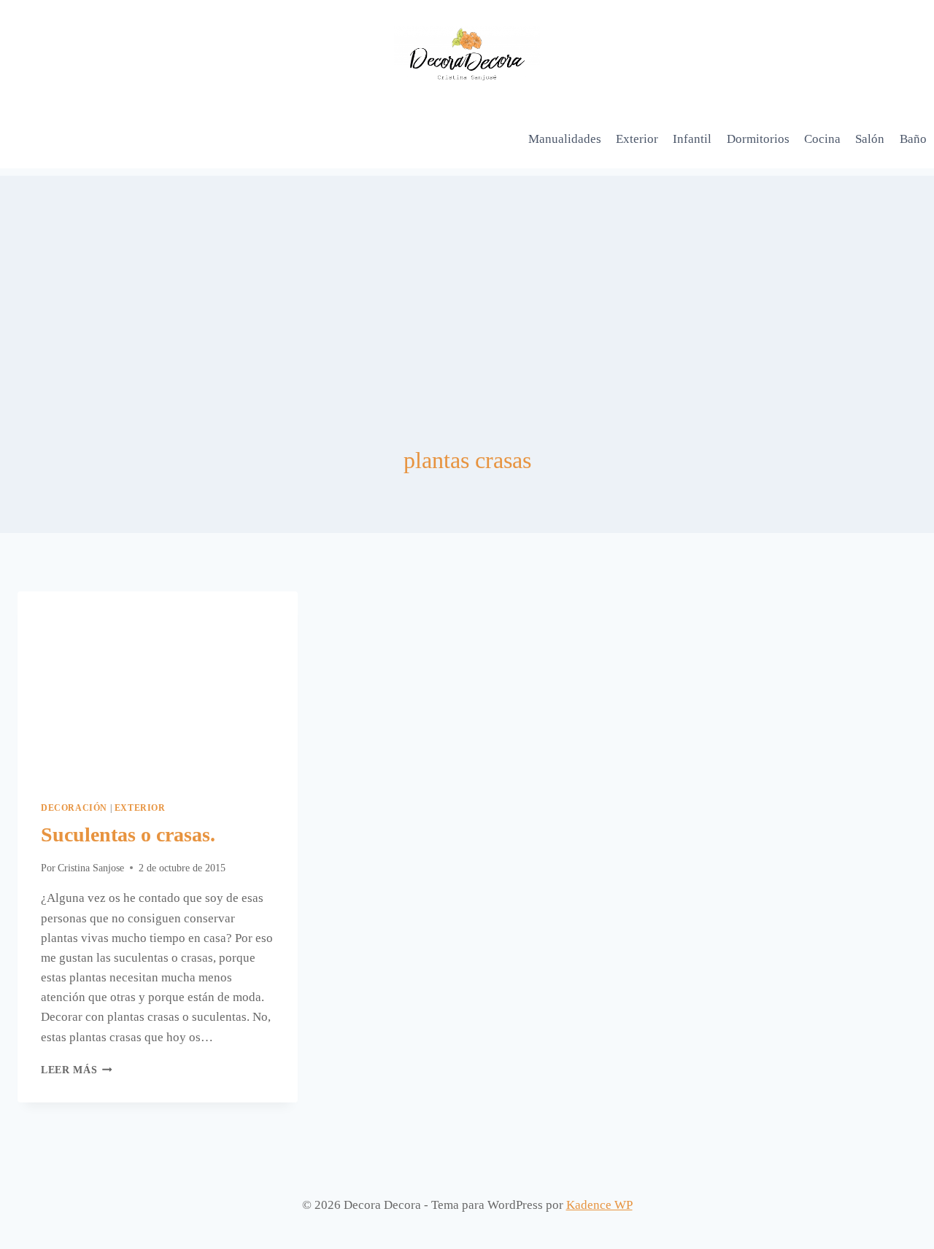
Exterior (637, 139)
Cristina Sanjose (91, 868)
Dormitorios (758, 139)
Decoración (74, 808)
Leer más (76, 1070)
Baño (913, 139)
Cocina (822, 139)
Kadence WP (599, 1205)
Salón (869, 139)
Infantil (692, 139)
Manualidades (564, 139)
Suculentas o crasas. (128, 834)
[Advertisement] (467, 278)
